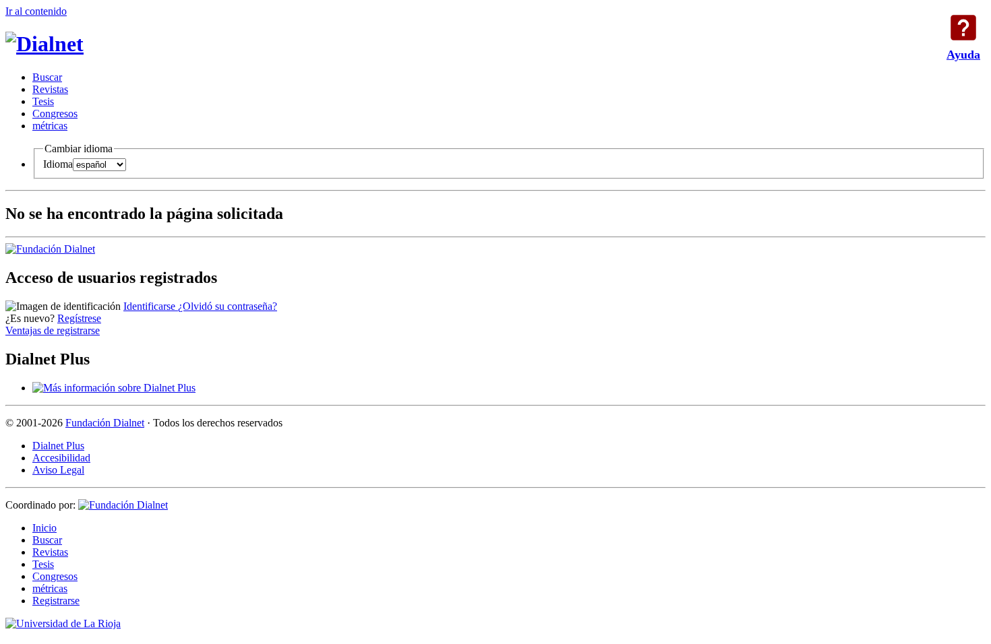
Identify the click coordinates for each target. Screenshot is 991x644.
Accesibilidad (61, 457)
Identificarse (150, 306)
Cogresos (55, 113)
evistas (50, 89)
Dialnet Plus (58, 445)
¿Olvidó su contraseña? (227, 306)
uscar (47, 77)
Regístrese (79, 318)
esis (43, 101)
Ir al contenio (36, 11)
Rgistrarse (56, 600)
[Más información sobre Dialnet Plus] (114, 387)
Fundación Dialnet (104, 422)
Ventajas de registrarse (52, 330)
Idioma (58, 164)
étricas (49, 125)
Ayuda (963, 27)
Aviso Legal (58, 470)
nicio (44, 528)
